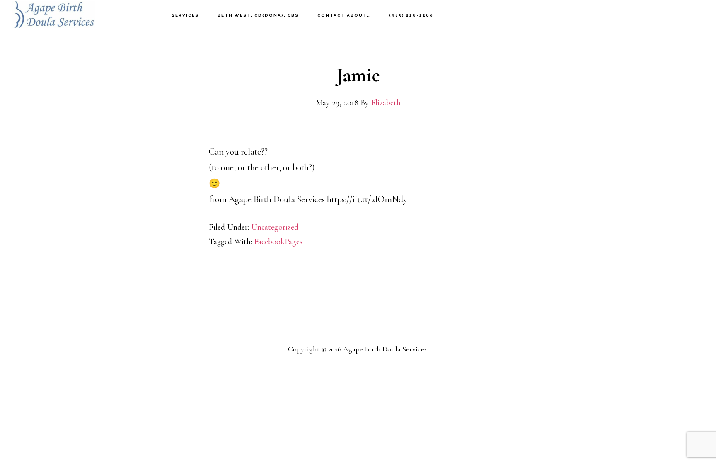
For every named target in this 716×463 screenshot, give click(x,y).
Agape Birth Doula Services (53, 14)
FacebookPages (278, 242)
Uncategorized (274, 227)
